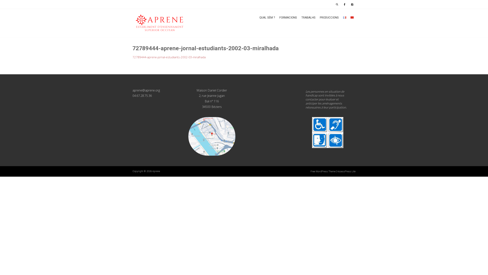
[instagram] (352, 4)
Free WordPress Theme (323, 171)
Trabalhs (308, 17)
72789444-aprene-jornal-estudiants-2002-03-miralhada (169, 57)
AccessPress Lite (346, 171)
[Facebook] (344, 4)
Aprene (156, 171)
